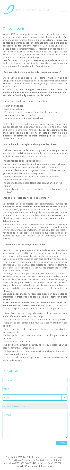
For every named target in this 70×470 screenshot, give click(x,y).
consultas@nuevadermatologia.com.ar (34, 466)
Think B (57, 460)
